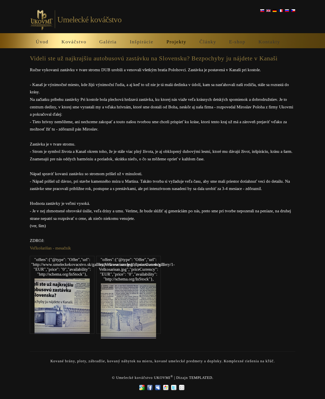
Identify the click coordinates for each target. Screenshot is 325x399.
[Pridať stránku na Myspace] (158, 387)
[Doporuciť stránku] (181, 387)
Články (207, 41)
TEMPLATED (200, 378)
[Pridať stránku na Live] (165, 387)
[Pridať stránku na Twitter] (173, 387)
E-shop (237, 41)
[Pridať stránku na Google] (142, 387)
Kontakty (269, 41)
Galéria (108, 41)
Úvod (42, 41)
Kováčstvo (73, 41)
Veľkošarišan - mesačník (50, 248)
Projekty (176, 41)
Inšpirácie (141, 41)
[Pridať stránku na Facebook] (150, 387)
